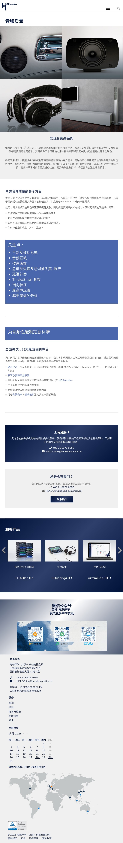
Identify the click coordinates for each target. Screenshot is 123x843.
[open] (108, 8)
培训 (11, 707)
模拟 (31, 394)
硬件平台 (12, 367)
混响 (27, 394)
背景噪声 (17, 394)
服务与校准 (15, 711)
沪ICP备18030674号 (31, 687)
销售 (11, 720)
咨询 (11, 702)
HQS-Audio (65, 380)
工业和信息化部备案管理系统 (25, 690)
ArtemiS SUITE (98, 578)
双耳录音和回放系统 (18, 375)
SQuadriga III (61, 578)
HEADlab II (23, 578)
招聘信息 (13, 715)
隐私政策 (47, 838)
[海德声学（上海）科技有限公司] (9, 6)
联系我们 (62, 499)
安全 (23, 838)
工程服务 (60, 432)
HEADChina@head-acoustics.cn (63, 451)
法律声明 (34, 838)
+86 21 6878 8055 (63, 447)
